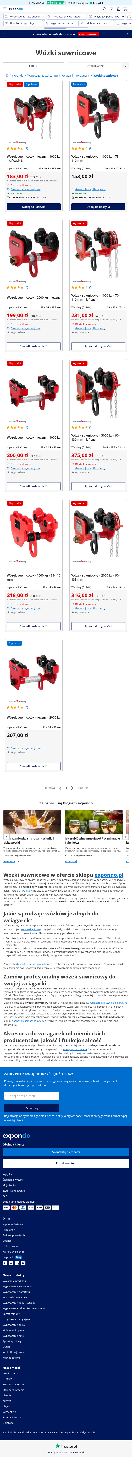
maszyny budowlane (75, 1049)
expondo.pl (109, 874)
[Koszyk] (125, 9)
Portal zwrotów (66, 1163)
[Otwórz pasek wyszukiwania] (104, 9)
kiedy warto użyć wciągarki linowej (33, 964)
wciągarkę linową (31, 929)
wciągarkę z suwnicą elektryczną (109, 1002)
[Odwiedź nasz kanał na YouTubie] (5, 1264)
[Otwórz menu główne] (4, 9)
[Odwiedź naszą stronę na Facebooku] (11, 1264)
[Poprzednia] (60, 788)
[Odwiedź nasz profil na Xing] (23, 1264)
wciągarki (27, 890)
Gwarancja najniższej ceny (26, 189)
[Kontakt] (111, 9)
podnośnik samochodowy (26, 1021)
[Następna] (72, 788)
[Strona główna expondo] (7, 75)
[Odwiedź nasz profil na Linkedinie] (17, 1264)
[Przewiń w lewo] (4, 34)
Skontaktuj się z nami (66, 1152)
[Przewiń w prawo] (127, 34)
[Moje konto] (118, 9)
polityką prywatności (69, 1116)
